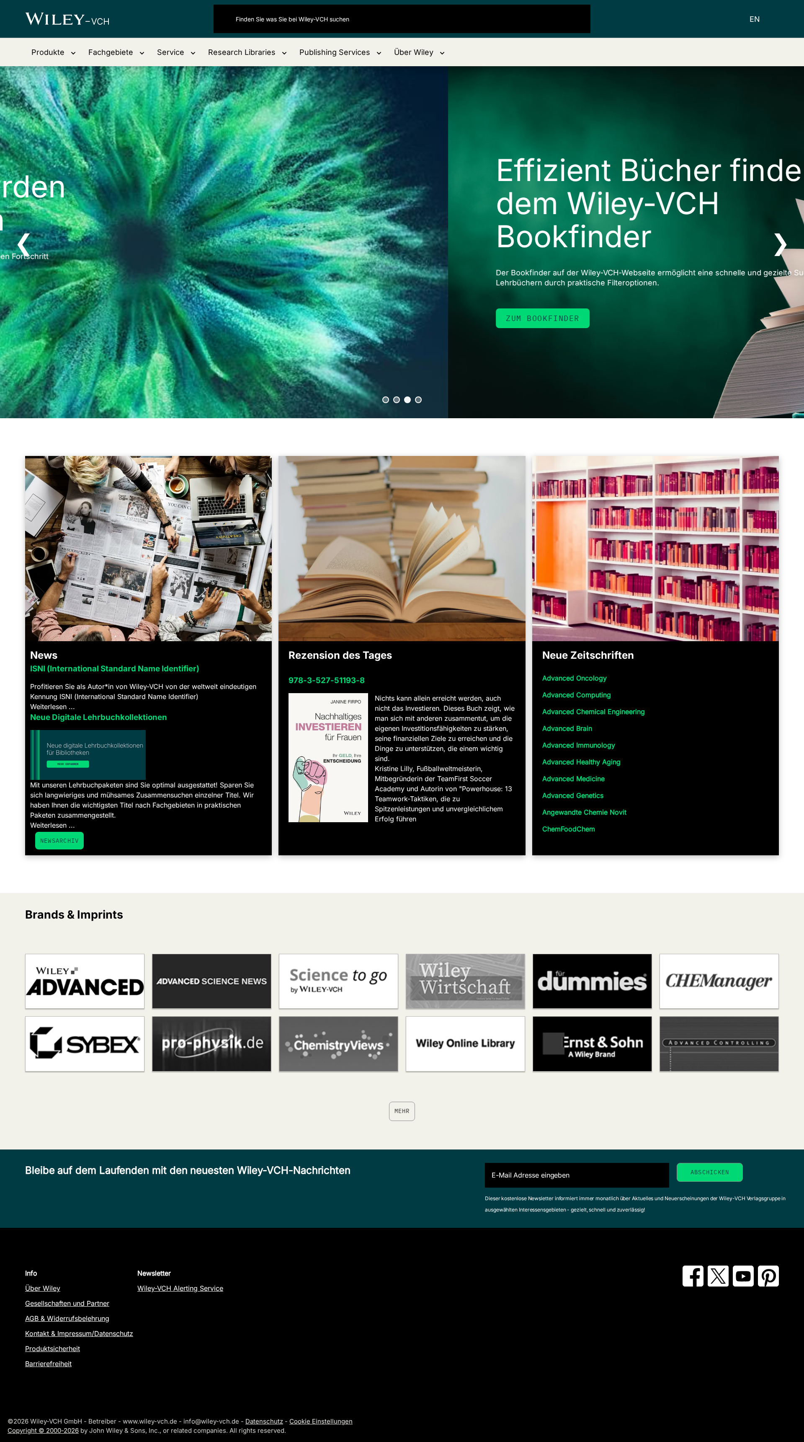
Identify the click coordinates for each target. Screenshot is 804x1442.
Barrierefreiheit (48, 1363)
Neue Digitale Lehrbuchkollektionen (98, 717)
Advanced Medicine (573, 778)
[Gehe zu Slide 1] (385, 399)
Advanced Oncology (574, 678)
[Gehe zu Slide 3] (407, 399)
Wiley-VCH (74, 19)
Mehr (402, 1111)
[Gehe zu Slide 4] (418, 399)
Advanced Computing (576, 695)
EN (755, 19)
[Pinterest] (768, 1284)
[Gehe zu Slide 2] (396, 399)
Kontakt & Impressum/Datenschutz (79, 1333)
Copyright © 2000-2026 (43, 1430)
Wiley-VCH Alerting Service (180, 1288)
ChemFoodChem (568, 829)
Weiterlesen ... (52, 706)
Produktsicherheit (52, 1348)
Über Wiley (42, 1288)
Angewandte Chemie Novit (584, 812)
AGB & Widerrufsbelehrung (67, 1318)
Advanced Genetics (572, 795)
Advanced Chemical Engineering (593, 711)
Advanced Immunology (578, 745)
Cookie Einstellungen (321, 1421)
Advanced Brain (567, 728)
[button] (53, 52)
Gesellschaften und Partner (67, 1303)
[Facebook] (693, 1284)
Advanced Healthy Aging (581, 762)
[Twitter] (718, 1284)
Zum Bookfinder (94, 318)
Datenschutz (264, 1421)
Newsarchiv (59, 840)
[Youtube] (743, 1284)
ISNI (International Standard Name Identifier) (114, 668)
